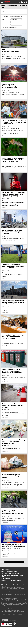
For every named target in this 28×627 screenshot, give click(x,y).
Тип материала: (5, 16)
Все (3, 11)
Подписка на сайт (12, 571)
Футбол (4, 135)
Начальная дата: (5, 22)
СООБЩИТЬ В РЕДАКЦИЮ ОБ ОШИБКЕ (11, 580)
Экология (5, 381)
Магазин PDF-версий (15, 573)
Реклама (3, 571)
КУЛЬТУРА (4, 207)
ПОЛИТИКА (5, 312)
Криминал (5, 487)
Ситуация (5, 170)
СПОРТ (3, 61)
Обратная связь (5, 578)
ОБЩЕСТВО (5, 97)
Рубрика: (4, 19)
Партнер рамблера (13, 620)
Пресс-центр (4, 573)
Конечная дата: (5, 24)
